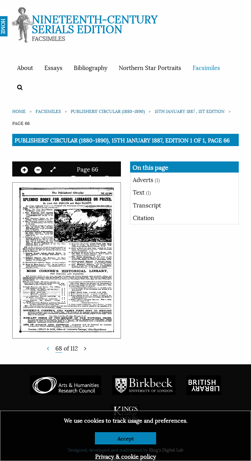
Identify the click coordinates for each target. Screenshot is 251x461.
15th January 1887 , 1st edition (190, 111)
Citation (143, 217)
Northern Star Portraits (150, 67)
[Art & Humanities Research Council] (65, 384)
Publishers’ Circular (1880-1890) (108, 111)
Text (142, 191)
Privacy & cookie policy (125, 456)
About (25, 67)
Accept (126, 438)
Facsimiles (206, 67)
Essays (53, 67)
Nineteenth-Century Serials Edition (95, 23)
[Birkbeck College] (143, 384)
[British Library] (204, 384)
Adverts (146, 179)
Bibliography (90, 67)
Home (19, 111)
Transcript (147, 204)
